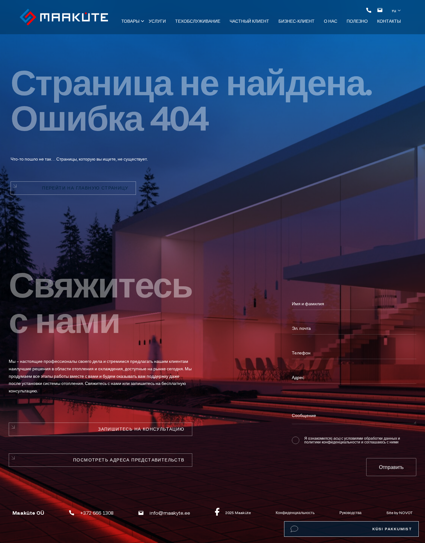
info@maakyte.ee (170, 513)
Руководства (350, 512)
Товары (130, 21)
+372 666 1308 (97, 513)
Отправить (391, 467)
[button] (397, 10)
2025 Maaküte (238, 512)
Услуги (157, 21)
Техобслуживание (197, 21)
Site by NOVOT (399, 512)
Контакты (389, 21)
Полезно (357, 21)
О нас (330, 21)
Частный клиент (249, 21)
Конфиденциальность (295, 512)
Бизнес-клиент (296, 21)
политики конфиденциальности (332, 442)
